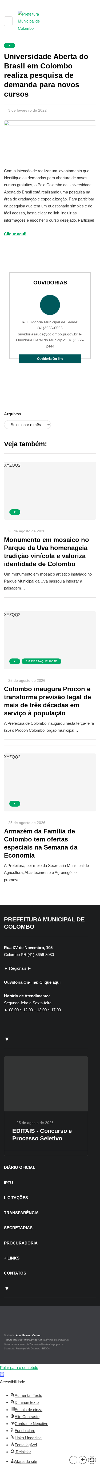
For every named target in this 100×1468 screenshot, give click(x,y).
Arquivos (12, 414)
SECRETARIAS (18, 1227)
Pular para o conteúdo (19, 1367)
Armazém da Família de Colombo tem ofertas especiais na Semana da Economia (40, 843)
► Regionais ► (17, 968)
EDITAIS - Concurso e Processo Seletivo (42, 1134)
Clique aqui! (15, 234)
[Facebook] (18, 1323)
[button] (73, 1460)
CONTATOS (15, 1273)
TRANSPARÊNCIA (21, 1212)
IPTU (8, 1182)
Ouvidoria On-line (50, 359)
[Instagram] (11, 1323)
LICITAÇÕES (16, 1197)
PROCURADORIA (21, 1243)
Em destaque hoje (41, 661)
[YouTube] (23, 1323)
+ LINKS (11, 1258)
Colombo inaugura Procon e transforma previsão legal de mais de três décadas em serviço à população (47, 701)
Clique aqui (50, 982)
